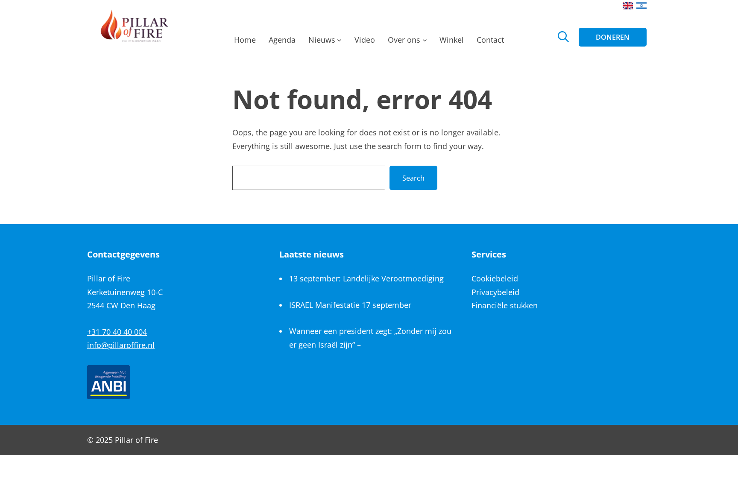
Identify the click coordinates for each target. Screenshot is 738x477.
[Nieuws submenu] (339, 42)
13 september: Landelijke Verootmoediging (366, 278)
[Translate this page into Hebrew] (641, 5)
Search (413, 178)
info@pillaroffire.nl (121, 345)
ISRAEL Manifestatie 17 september (350, 305)
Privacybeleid (495, 292)
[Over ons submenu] (424, 42)
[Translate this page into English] (628, 5)
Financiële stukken (505, 305)
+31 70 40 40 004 (117, 332)
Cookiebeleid (495, 278)
